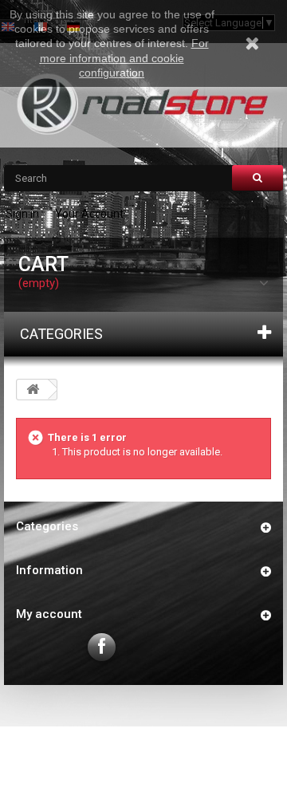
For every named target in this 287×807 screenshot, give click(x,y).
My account (49, 614)
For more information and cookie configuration (124, 57)
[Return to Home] (33, 390)
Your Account (89, 213)
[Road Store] (143, 104)
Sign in (22, 213)
